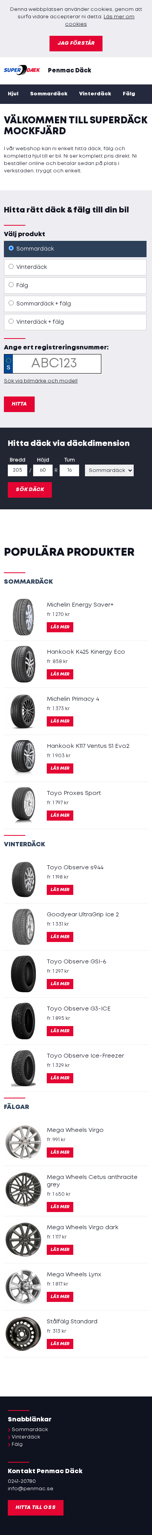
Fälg (129, 94)
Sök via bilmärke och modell (41, 381)
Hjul (13, 94)
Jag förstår (76, 43)
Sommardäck (48, 94)
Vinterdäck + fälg (39, 322)
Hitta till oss (36, 1507)
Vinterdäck (95, 94)
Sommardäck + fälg (43, 304)
